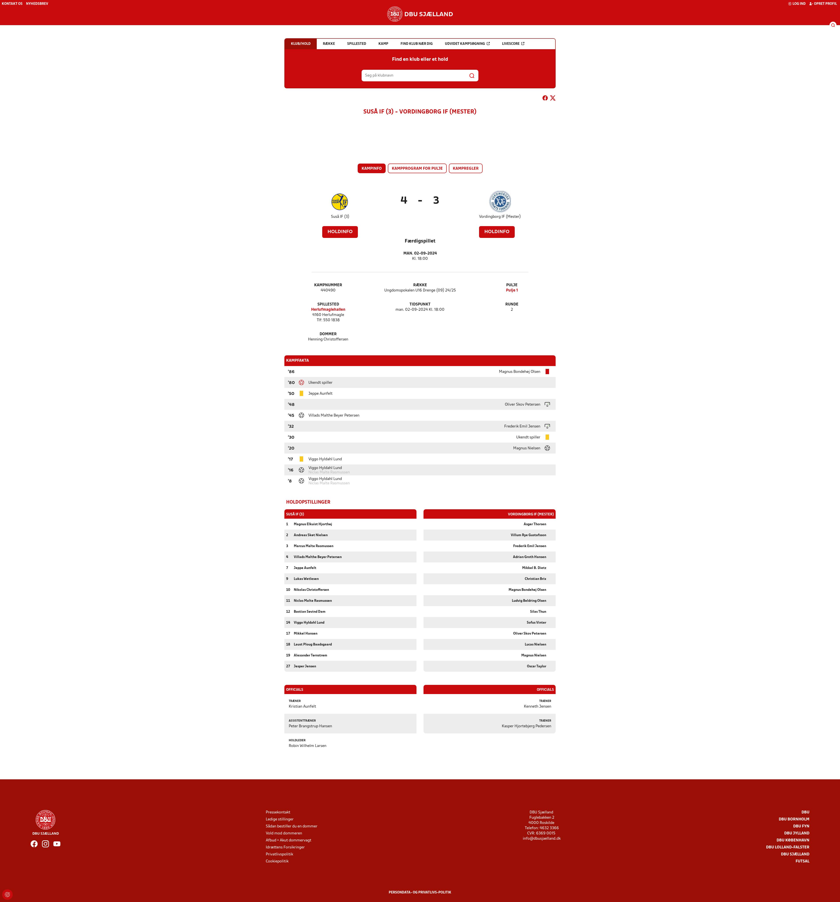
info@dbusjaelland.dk (542, 839)
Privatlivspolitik (279, 854)
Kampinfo (372, 169)
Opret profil (825, 3)
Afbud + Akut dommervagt (288, 840)
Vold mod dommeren (284, 833)
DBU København (793, 840)
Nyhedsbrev (37, 3)
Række (420, 285)
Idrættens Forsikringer (285, 847)
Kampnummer (328, 285)
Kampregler (466, 169)
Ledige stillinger (280, 819)
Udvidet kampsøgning (465, 43)
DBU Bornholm (794, 819)
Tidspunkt (420, 304)
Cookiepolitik (277, 861)
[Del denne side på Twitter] (553, 98)
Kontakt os (12, 3)
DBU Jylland (796, 833)
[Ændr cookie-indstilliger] (7, 894)
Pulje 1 (512, 290)
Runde (511, 304)
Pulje (512, 285)
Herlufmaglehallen (328, 310)
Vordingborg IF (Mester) (500, 217)
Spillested (328, 304)
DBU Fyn (801, 826)
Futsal (802, 861)
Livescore (511, 43)
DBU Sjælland (795, 854)
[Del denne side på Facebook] (545, 98)
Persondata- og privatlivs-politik (420, 892)
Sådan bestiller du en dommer (291, 826)
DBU (805, 812)
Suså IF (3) (340, 217)
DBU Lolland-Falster (787, 847)
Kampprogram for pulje (417, 169)
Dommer (328, 334)
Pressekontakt (278, 812)
